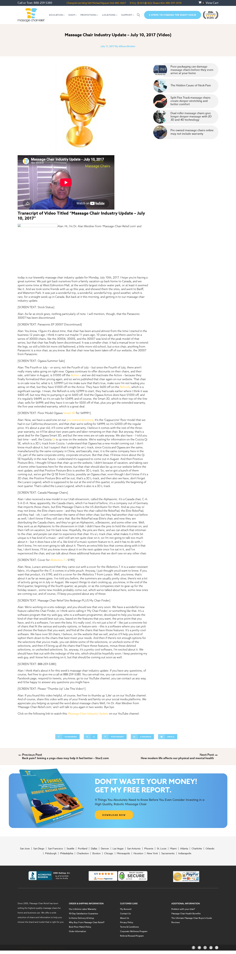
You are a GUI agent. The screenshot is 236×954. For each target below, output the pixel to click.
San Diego (38, 848)
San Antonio (134, 848)
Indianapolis (184, 853)
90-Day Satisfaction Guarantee (83, 913)
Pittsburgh (50, 853)
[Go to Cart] (201, 3)
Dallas (94, 848)
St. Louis (161, 848)
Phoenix (148, 848)
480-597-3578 (173, 2)
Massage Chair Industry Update (88, 714)
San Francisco (55, 848)
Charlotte (197, 848)
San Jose (25, 848)
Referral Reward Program (132, 936)
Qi (53, 439)
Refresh (125, 387)
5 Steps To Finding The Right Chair (172, 14)
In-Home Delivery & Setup (81, 918)
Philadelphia (66, 853)
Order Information (77, 931)
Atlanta (184, 848)
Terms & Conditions (129, 927)
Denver (105, 848)
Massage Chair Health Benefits (186, 913)
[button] (57, 15)
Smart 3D (69, 413)
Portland (82, 848)
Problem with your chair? (183, 909)
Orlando (210, 848)
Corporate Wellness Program (133, 931)
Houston (138, 853)
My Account (125, 909)
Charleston (83, 853)
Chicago (108, 853)
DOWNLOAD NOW (114, 815)
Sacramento (168, 853)
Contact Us (125, 913)
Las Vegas (118, 848)
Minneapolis (123, 853)
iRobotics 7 (57, 560)
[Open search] (138, 15)
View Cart (212, 3)
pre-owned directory (80, 420)
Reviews (175, 922)
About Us (124, 918)
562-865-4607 (118, 2)
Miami (173, 848)
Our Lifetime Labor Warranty (82, 909)
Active (75, 375)
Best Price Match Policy (80, 927)
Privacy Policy (126, 922)
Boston (96, 853)
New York (152, 853)
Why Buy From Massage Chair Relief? (87, 922)
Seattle (70, 848)
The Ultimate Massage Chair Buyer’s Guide (191, 918)
